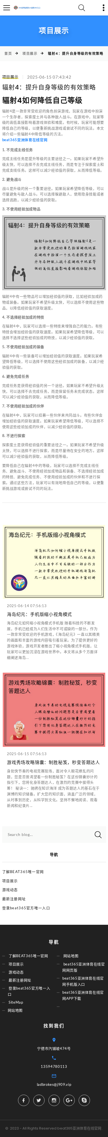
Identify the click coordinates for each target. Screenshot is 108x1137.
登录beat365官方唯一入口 (26, 908)
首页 (8, 53)
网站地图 (15, 1010)
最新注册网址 (14, 899)
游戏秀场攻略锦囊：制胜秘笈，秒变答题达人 (53, 762)
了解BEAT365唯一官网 (23, 871)
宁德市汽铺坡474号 (54, 1048)
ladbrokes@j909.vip (54, 1084)
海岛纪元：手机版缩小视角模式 (39, 614)
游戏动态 (10, 889)
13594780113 (54, 1066)
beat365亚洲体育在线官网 (79, 1128)
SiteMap (16, 1002)
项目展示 (29, 53)
